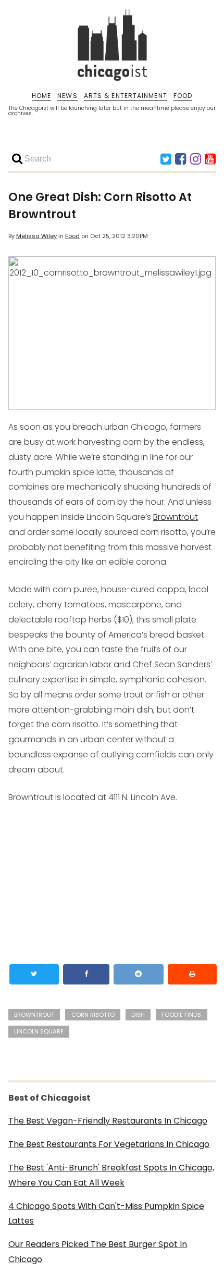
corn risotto (93, 1015)
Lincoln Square (39, 1031)
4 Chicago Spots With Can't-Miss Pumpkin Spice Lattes (106, 1213)
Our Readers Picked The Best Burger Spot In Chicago (97, 1251)
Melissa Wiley (36, 236)
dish (138, 1015)
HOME (41, 96)
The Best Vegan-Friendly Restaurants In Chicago (107, 1121)
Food (72, 236)
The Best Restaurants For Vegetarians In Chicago (108, 1144)
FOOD (182, 96)
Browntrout (175, 517)
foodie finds (181, 1015)
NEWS (67, 96)
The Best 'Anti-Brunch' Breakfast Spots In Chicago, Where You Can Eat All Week (111, 1175)
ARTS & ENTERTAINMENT (125, 96)
